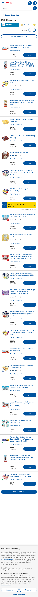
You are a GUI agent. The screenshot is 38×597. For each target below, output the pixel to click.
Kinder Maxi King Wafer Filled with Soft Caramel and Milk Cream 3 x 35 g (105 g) (22, 102)
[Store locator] (35, 3)
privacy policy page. (7, 559)
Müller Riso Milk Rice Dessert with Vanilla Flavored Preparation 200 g (22, 274)
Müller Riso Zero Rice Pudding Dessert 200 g (20, 421)
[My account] (30, 3)
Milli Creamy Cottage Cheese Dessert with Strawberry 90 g (20, 475)
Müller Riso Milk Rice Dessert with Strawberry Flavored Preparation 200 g (22, 313)
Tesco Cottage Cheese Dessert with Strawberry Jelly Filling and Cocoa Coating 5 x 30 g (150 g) (21, 256)
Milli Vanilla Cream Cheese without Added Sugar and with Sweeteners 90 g (22, 332)
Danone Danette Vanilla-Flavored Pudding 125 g (21, 120)
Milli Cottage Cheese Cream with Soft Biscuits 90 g (21, 366)
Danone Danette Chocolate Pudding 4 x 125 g (22, 136)
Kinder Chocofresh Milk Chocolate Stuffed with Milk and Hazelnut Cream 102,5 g (22, 404)
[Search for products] (35, 8)
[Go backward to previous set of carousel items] (29, 30)
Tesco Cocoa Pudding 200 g (19, 152)
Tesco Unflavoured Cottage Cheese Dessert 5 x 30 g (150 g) (22, 215)
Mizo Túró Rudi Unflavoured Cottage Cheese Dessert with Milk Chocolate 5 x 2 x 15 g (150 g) (22, 291)
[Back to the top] (20, 499)
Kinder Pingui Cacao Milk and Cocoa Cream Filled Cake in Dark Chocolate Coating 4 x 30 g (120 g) (22, 64)
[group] (10, 25)
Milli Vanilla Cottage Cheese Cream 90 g (22, 81)
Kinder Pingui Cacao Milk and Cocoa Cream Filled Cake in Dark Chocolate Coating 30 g (21, 457)
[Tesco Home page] (9, 3)
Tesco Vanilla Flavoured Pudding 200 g (21, 235)
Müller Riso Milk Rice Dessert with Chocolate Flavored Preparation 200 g (22, 172)
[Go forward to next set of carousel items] (34, 30)
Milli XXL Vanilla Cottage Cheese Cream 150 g (21, 190)
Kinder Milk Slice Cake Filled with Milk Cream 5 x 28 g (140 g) (21, 46)
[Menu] (3, 3)
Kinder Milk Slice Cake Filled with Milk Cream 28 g (21, 350)
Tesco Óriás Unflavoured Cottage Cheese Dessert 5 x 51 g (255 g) (21, 386)
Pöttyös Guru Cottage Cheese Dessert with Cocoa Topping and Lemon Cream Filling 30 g (21, 439)
